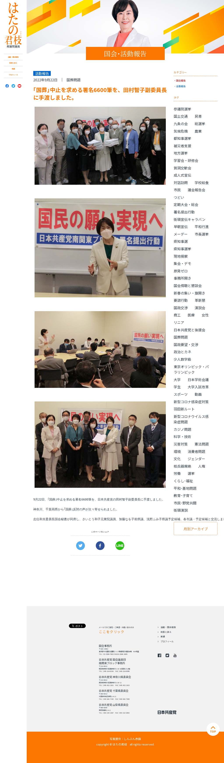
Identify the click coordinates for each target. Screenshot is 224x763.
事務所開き (182, 278)
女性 (205, 315)
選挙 (191, 473)
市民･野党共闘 (185, 503)
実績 (13, 69)
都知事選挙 (182, 138)
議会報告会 (196, 189)
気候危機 (181, 131)
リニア (179, 322)
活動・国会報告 (13, 57)
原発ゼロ (181, 270)
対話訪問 (181, 182)
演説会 (200, 307)
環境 (177, 451)
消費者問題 (196, 451)
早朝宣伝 (181, 226)
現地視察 (181, 256)
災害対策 (181, 444)
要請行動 (181, 300)
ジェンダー (196, 458)
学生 (177, 386)
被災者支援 (182, 145)
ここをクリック (111, 631)
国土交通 (181, 116)
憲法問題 (202, 444)
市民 (177, 189)
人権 (201, 466)
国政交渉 (181, 307)
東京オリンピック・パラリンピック (191, 369)
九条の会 (181, 123)
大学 (177, 379)
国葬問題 (73, 79)
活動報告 (181, 86)
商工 (177, 315)
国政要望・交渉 (186, 344)
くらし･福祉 (183, 480)
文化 (177, 458)
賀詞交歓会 (182, 167)
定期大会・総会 (186, 204)
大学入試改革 (198, 386)
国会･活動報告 (125, 53)
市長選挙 (202, 234)
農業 (198, 131)
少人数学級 (182, 359)
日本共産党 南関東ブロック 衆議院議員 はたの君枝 (13, 25)
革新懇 (200, 300)
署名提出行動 (184, 212)
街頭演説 (181, 510)
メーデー (181, 234)
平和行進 (202, 226)
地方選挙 (181, 153)
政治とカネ (182, 351)
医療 (191, 315)
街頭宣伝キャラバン (189, 219)
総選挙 (200, 123)
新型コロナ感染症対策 (191, 401)
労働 (177, 473)
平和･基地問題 (185, 488)
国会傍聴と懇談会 (188, 285)
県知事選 (181, 241)
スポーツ (181, 394)
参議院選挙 (182, 109)
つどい (179, 197)
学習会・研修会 (186, 160)
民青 (198, 116)
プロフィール (13, 75)
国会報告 (181, 80)
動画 (198, 394)
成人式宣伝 (182, 175)
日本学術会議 (198, 379)
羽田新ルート (184, 409)
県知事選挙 (182, 248)
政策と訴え (13, 63)
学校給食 (202, 182)
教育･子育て (183, 495)
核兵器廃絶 (182, 466)
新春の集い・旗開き (189, 293)
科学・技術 (182, 436)
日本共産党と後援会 (189, 329)
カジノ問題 (182, 429)
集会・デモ (182, 263)
